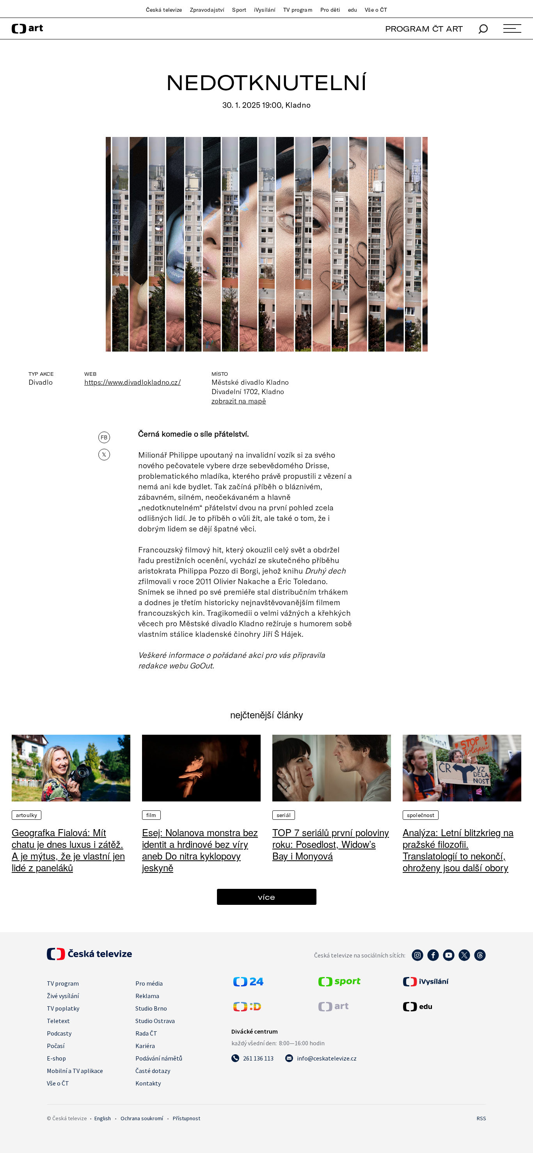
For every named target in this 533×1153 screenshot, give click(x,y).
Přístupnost (186, 1118)
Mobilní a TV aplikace (75, 1071)
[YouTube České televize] (448, 959)
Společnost (420, 815)
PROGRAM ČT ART (424, 29)
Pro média (149, 983)
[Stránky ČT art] (333, 1009)
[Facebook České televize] (433, 959)
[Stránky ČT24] (248, 984)
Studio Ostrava (155, 1021)
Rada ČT (146, 1033)
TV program (297, 9)
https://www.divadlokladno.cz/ (132, 382)
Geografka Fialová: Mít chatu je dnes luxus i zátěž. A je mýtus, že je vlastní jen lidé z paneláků (68, 849)
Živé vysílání (63, 996)
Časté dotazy (152, 1071)
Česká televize (164, 9)
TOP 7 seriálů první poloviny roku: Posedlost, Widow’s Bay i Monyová (330, 843)
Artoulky (26, 815)
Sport (239, 9)
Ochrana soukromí (142, 1118)
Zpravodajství (207, 9)
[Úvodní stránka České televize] (89, 958)
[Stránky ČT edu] (443, 1006)
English (102, 1118)
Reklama (147, 996)
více (266, 897)
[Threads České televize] (480, 959)
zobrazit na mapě (238, 400)
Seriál (284, 815)
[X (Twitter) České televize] (464, 959)
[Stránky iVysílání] (443, 981)
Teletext (58, 1021)
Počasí (55, 1046)
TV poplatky (63, 1008)
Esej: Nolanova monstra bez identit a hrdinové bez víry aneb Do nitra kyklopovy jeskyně (200, 849)
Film (151, 815)
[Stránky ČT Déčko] (247, 1009)
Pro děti (330, 9)
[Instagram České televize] (417, 959)
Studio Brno (151, 1008)
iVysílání (264, 9)
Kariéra (145, 1046)
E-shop (56, 1058)
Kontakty (148, 1083)
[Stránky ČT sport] (339, 984)
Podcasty (59, 1033)
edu (352, 9)
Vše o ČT (376, 9)
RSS (481, 1118)
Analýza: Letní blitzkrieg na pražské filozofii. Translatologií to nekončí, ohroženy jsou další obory (458, 849)
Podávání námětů (158, 1058)
